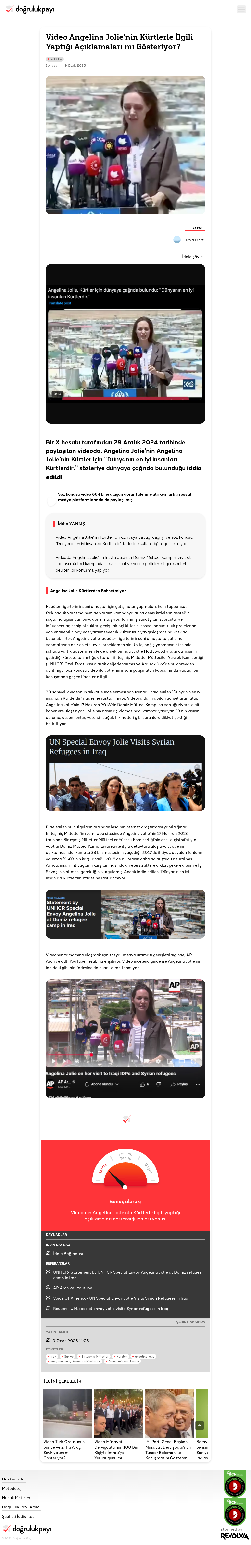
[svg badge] (235, 1512)
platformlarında (87, 499)
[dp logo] (29, 10)
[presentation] (199, 1425)
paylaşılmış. (121, 499)
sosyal (185, 494)
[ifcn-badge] (235, 1484)
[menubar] (241, 9)
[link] (26, 1478)
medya (64, 499)
